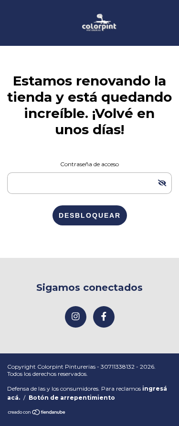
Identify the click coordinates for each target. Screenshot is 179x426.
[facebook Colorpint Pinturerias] (104, 317)
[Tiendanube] (37, 412)
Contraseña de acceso (89, 164)
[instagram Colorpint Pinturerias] (75, 317)
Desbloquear (90, 215)
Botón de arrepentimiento (72, 397)
